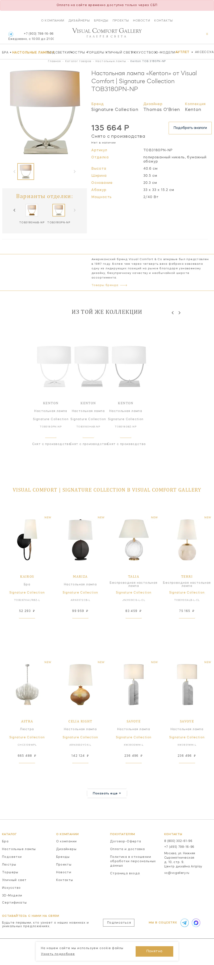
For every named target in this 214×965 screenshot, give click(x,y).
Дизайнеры (79, 20)
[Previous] (14, 210)
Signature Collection (114, 110)
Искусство (141, 52)
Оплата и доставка (127, 849)
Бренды (101, 20)
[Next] (179, 312)
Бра (6, 52)
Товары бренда (105, 285)
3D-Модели (163, 52)
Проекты (121, 20)
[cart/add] (31, 625)
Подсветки (57, 52)
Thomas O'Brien (161, 110)
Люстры (76, 52)
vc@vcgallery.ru (177, 873)
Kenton (193, 110)
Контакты (163, 20)
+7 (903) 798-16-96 (31, 36)
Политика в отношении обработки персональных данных (133, 861)
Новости (141, 20)
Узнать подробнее (58, 954)
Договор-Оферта (125, 841)
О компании (52, 20)
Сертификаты (14, 902)
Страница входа (125, 873)
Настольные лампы (28, 52)
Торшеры (95, 52)
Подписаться (119, 922)
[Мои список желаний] (192, 36)
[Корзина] (203, 36)
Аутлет (182, 52)
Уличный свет (117, 52)
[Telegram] (10, 34)
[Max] (195, 923)
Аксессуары (204, 52)
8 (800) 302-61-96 (178, 841)
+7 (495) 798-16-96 (179, 846)
